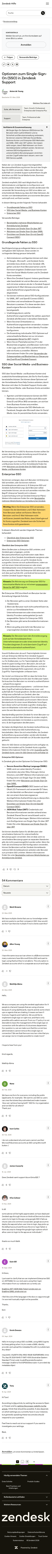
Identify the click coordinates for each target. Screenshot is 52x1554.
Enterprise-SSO (13, 213)
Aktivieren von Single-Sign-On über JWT (24, 228)
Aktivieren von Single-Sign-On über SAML (25, 231)
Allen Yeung (15, 944)
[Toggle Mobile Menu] (47, 3)
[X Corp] (13, 64)
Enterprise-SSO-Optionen (18, 540)
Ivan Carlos (14, 1129)
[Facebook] (8, 64)
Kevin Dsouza (15, 1330)
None (12, 1083)
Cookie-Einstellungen (27, 1536)
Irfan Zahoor (15, 1198)
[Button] (4, 869)
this (15, 1403)
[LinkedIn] (17, 64)
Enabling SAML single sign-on (14, 1291)
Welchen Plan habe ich (41, 103)
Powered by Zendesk (29, 1548)
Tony (12, 1386)
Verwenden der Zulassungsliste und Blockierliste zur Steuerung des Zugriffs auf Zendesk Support (27, 356)
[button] (24, 1475)
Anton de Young (16, 91)
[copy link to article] (4, 64)
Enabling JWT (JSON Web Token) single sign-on (21, 1289)
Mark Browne (15, 907)
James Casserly (16, 1166)
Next (33, 1461)
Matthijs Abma (16, 984)
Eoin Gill (13, 1262)
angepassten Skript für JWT (19, 339)
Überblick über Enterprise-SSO (20, 538)
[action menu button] (48, 906)
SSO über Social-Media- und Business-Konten (27, 210)
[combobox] (26, 886)
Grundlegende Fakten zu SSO (19, 207)
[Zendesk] (26, 1517)
